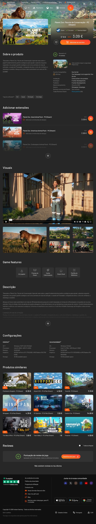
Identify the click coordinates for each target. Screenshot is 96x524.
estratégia (39, 97)
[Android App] (74, 500)
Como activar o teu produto (80, 78)
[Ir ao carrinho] (84, 3)
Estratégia (82, 87)
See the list (75, 72)
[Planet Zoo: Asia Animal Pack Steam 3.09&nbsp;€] (12, 118)
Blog (60, 2)
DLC (17, 97)
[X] (71, 483)
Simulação (75, 87)
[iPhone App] (60, 500)
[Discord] (65, 483)
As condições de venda (32, 478)
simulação (30, 97)
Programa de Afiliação (31, 484)
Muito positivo (76, 91)
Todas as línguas (88, 445)
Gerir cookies (7, 512)
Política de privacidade (32, 481)
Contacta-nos (29, 487)
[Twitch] (91, 483)
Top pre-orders (35, 2)
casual (23, 97)
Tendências (24, 2)
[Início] (9, 4)
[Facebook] (81, 483)
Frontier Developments (78, 81)
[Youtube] (86, 483)
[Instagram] (76, 483)
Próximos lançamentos (49, 2)
